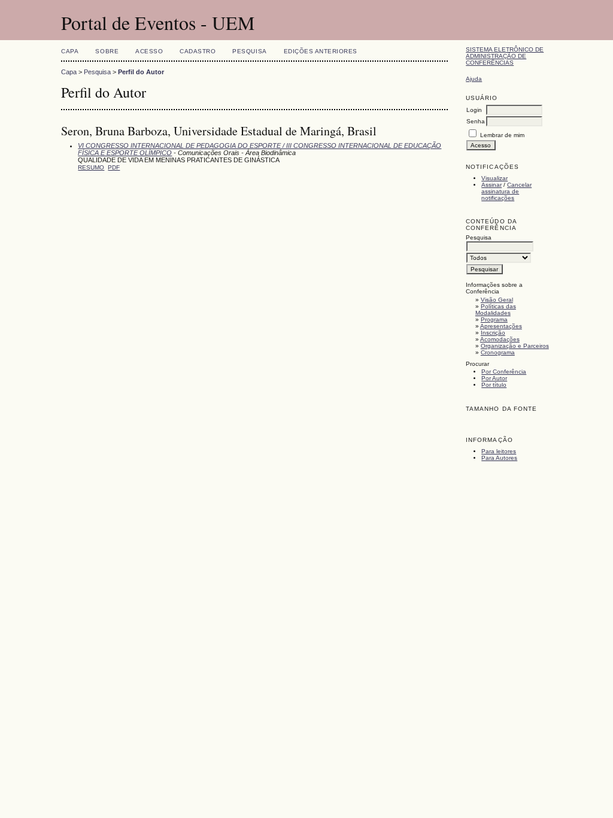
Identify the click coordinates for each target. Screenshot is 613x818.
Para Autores (499, 458)
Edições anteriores (320, 51)
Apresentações (501, 326)
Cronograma (498, 352)
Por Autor (494, 378)
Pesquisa (249, 51)
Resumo (91, 167)
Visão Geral (497, 299)
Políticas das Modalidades (495, 309)
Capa (69, 51)
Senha (475, 121)
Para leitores (498, 451)
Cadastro (198, 51)
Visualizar (494, 178)
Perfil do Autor (141, 71)
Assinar (491, 184)
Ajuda (474, 78)
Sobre (107, 51)
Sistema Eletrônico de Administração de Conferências (505, 56)
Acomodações (500, 339)
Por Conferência (503, 371)
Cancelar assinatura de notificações (506, 191)
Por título (493, 384)
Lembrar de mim (502, 135)
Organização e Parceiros (515, 346)
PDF (114, 167)
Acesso (149, 51)
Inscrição (493, 332)
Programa (494, 319)
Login (474, 110)
